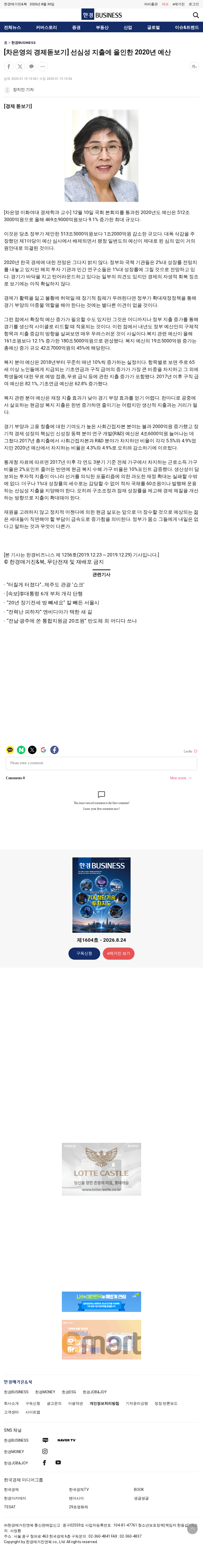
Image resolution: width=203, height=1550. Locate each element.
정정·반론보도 (166, 1403)
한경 (16, 1392)
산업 (128, 27)
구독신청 (84, 953)
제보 (165, 4)
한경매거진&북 (15, 4)
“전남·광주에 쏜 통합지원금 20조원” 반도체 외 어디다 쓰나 (72, 621)
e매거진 (179, 4)
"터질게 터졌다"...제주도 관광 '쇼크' (45, 585)
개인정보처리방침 (104, 1403)
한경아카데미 (15, 1498)
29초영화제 (78, 1507)
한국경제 (11, 1489)
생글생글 (141, 1498)
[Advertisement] (101, 1055)
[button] (193, 4)
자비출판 (151, 4)
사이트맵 (32, 1412)
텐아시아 (76, 1498)
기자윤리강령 (137, 1403)
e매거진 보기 (118, 953)
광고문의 (54, 1403)
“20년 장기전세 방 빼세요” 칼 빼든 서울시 (53, 603)
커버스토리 (46, 27)
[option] (101, 1169)
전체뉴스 (12, 27)
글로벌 (153, 27)
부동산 (102, 27)
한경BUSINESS (23, 43)
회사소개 (11, 1403)
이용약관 (75, 1403)
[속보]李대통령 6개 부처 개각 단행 (45, 594)
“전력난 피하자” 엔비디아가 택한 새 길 (49, 612)
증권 (76, 27)
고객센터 (11, 1412)
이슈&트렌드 (187, 27)
